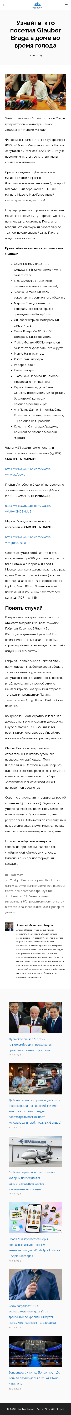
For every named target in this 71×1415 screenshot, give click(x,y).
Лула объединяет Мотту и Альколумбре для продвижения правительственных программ (30, 1044)
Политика (16, 875)
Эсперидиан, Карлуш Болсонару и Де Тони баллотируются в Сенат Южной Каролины (34, 1378)
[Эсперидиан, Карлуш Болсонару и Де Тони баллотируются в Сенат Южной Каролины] (35, 1364)
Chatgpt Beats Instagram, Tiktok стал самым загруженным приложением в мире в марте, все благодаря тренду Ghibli (35, 886)
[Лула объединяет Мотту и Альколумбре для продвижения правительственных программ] (35, 1030)
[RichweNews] (37, 5)
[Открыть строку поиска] (4, 5)
